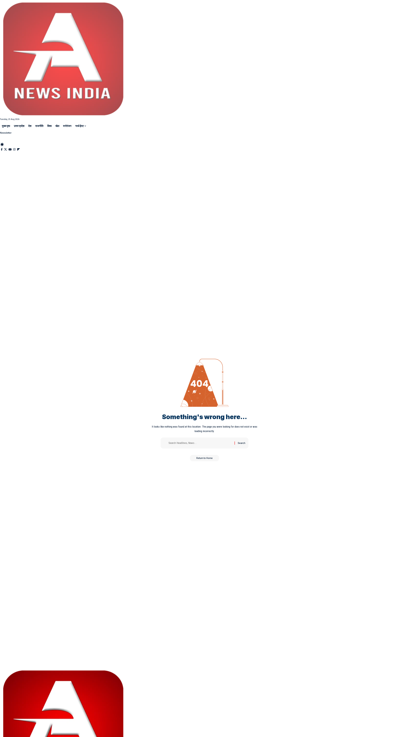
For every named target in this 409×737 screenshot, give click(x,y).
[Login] (3, 137)
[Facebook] (1, 149)
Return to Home (204, 458)
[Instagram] (14, 149)
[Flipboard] (18, 149)
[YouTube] (10, 149)
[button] (204, 140)
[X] (5, 149)
